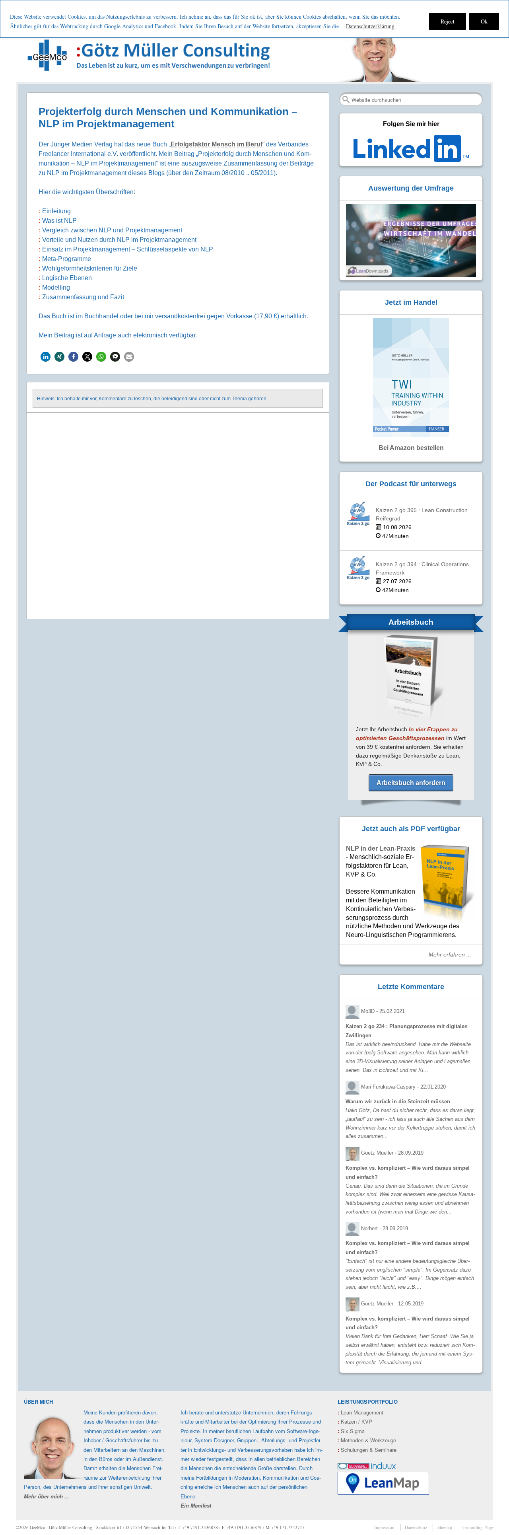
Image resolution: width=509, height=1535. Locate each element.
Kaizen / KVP (355, 1421)
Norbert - (384, 1228)
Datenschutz (416, 1527)
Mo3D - (383, 1011)
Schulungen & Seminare (367, 1449)
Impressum (384, 1527)
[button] (46, 357)
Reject (448, 21)
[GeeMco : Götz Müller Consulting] (150, 55)
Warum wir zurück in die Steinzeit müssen (398, 1101)
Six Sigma (351, 1431)
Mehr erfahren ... (450, 955)
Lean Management (360, 1412)
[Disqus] (178, 516)
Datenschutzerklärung (370, 26)
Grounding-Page (477, 1527)
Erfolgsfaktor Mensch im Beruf (216, 144)
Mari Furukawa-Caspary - (403, 1087)
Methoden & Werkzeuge (367, 1440)
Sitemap (444, 1527)
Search (346, 99)
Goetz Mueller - (392, 1153)
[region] (254, 19)
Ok (484, 21)
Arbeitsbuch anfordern (411, 782)
